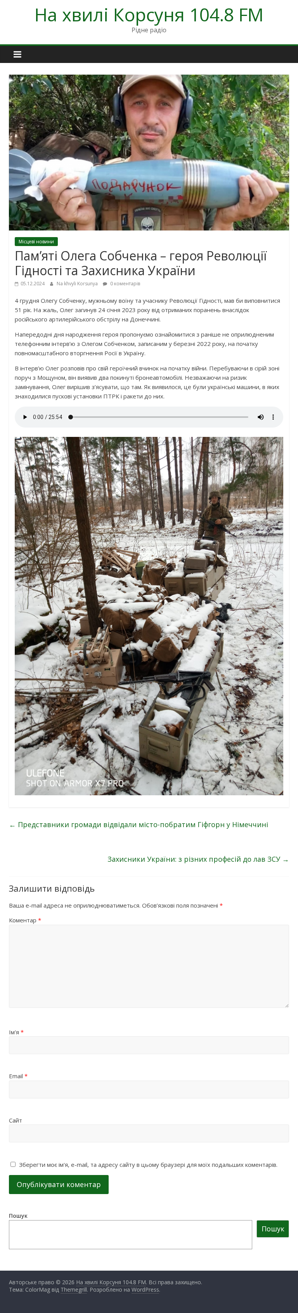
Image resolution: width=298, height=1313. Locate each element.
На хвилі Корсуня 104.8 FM (149, 14)
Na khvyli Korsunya (78, 283)
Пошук (18, 1215)
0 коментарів (124, 283)
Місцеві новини (36, 241)
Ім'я (16, 1032)
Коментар (25, 920)
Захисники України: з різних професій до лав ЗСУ (198, 859)
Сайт (15, 1120)
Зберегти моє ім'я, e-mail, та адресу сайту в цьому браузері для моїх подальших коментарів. (148, 1164)
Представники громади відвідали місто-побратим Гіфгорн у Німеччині (138, 824)
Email (18, 1076)
